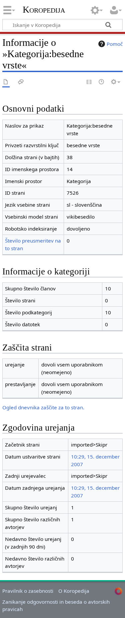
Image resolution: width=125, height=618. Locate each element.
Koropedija (44, 9)
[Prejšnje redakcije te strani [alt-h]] (101, 82)
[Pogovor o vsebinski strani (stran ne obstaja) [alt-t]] (21, 82)
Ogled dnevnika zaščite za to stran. (43, 407)
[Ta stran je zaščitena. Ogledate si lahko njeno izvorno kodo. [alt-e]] (89, 82)
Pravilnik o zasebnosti (27, 590)
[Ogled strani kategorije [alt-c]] (6, 82)
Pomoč (115, 44)
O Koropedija (73, 590)
